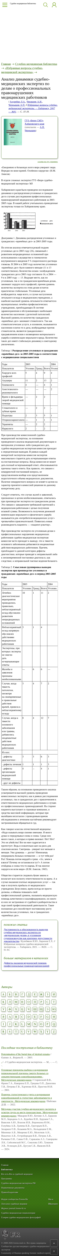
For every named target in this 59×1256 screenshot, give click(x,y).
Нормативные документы (12, 1188)
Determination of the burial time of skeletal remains (25, 1054)
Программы (6, 1179)
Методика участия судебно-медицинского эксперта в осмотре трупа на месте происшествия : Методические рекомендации (29, 1112)
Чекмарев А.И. (34, 101)
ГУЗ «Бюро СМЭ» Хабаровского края (34, 122)
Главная (6, 64)
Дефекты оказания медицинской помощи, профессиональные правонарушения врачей (26, 964)
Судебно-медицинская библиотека (36, 64)
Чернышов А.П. (16, 104)
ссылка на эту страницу (48, 161)
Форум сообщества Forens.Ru (14, 1199)
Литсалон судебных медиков (14, 1204)
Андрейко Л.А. (17, 101)
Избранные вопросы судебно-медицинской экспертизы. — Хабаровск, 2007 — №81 (33, 108)
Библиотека (7, 1169)
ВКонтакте (53, 1204)
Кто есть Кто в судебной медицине (17, 1174)
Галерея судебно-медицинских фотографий (21, 1217)
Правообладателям (9, 1192)
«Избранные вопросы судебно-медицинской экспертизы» (22, 70)
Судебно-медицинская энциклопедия (18, 1213)
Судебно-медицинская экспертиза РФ (18, 1183)
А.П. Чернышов (35, 128)
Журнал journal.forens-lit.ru (13, 1208)
